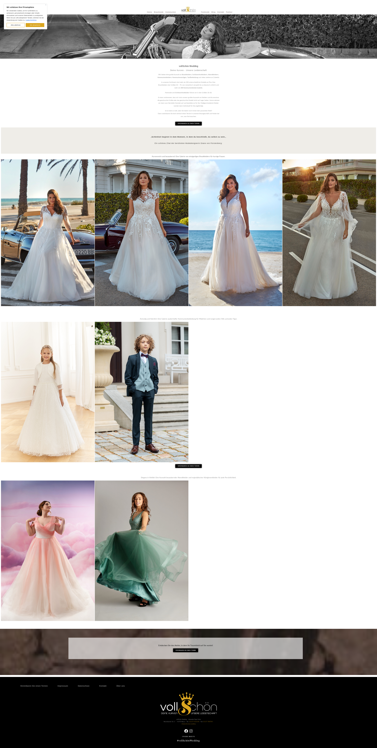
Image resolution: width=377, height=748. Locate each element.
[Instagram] (191, 731)
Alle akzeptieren (35, 25)
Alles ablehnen (16, 25)
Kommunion (170, 12)
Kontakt (220, 12)
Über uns (120, 686)
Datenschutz (83, 686)
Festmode (205, 12)
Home (149, 12)
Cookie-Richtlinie (31, 20)
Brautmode (158, 12)
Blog (213, 12)
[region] (25, 16)
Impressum (63, 686)
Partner (229, 12)
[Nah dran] (45, 4)
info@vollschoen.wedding (189, 724)
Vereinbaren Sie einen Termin (34, 686)
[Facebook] (186, 731)
